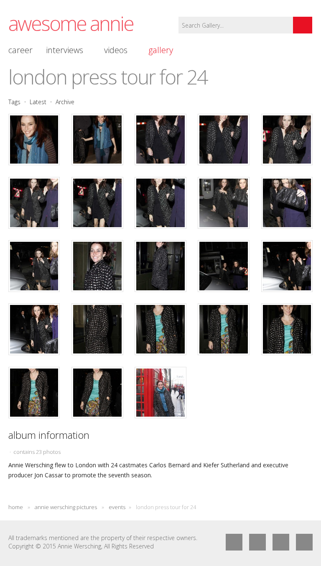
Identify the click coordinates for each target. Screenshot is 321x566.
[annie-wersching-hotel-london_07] (97, 202)
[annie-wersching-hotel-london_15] (287, 266)
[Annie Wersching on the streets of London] (160, 392)
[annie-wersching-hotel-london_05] (287, 139)
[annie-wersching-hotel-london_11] (34, 266)
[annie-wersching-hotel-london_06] (34, 202)
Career (20, 50)
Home (15, 507)
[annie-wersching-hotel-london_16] (34, 329)
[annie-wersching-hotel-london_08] (160, 202)
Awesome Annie (70, 23)
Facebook (234, 542)
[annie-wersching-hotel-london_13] (160, 266)
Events (117, 507)
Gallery (160, 50)
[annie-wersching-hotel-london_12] (97, 266)
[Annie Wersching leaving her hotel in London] (97, 139)
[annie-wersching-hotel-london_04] (223, 139)
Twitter (257, 542)
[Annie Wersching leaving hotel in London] (34, 139)
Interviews (64, 50)
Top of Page (304, 542)
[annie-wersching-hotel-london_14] (223, 266)
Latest (38, 102)
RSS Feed (281, 542)
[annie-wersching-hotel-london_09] (223, 202)
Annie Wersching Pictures (66, 507)
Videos (115, 50)
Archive (65, 102)
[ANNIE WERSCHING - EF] (97, 329)
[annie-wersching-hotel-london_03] (160, 139)
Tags (14, 102)
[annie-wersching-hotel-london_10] (287, 202)
